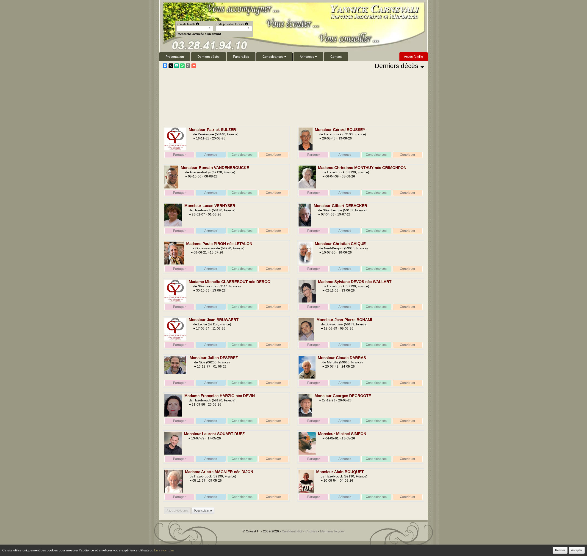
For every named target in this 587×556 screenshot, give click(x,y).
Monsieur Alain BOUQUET (340, 472)
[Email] (176, 65)
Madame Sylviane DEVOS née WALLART (354, 282)
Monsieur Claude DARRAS (342, 358)
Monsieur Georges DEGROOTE (343, 396)
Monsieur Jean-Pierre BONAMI (344, 320)
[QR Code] (188, 65)
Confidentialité (292, 531)
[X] (171, 65)
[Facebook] (165, 65)
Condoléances (273, 56)
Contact (336, 56)
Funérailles (241, 56)
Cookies (311, 531)
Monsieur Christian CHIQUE (340, 244)
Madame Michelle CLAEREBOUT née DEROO (229, 282)
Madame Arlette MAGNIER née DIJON (219, 472)
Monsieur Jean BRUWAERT (213, 320)
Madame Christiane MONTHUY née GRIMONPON (362, 168)
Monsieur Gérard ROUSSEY (340, 130)
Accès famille (413, 56)
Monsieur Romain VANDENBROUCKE (215, 168)
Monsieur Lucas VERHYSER (209, 206)
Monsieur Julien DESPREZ (214, 358)
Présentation (175, 56)
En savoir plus (164, 550)
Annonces (307, 56)
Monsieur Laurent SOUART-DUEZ (214, 434)
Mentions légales (332, 531)
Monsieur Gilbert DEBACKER (340, 206)
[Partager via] (193, 65)
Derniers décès (208, 56)
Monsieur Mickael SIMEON (342, 434)
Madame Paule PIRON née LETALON (219, 244)
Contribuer (273, 154)
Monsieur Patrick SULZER (212, 130)
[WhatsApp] (182, 65)
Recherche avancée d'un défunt (199, 34)
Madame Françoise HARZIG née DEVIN (219, 396)
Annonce (210, 154)
